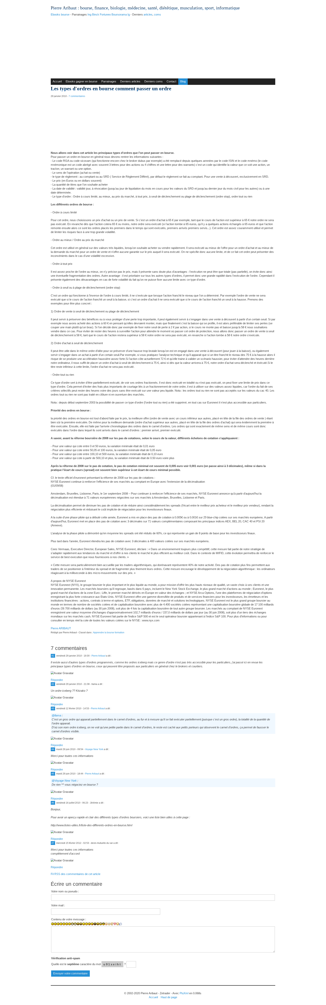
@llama (56, 715)
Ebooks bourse (60, 14)
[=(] (69, 923)
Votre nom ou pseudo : (65, 891)
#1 (53, 655)
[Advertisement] (163, 46)
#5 (53, 773)
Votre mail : (58, 905)
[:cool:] (103, 923)
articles (148, 14)
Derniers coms (153, 81)
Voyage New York (94, 749)
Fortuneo (105, 14)
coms (157, 14)
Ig (129, 14)
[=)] (58, 923)
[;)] (83, 923)
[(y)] (120, 924)
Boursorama (119, 14)
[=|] (63, 923)
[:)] (52, 923)
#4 (53, 749)
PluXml (184, 993)
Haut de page (169, 997)
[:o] (78, 923)
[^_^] (117, 923)
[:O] (80, 923)
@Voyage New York (64, 780)
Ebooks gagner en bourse (81, 81)
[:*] (106, 923)
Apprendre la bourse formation (108, 632)
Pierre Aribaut (64, 7)
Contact (171, 81)
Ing (89, 14)
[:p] (92, 923)
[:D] (72, 923)
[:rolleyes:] (100, 923)
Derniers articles (130, 81)
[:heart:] (114, 924)
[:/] (86, 923)
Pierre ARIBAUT (61, 628)
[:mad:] (97, 923)
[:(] (66, 923)
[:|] (61, 923)
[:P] (89, 923)
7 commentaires (77, 96)
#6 (53, 802)
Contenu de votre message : (68, 919)
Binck (95, 14)
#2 (53, 684)
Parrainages (108, 81)
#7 (53, 843)
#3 (53, 708)
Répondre (57, 679)
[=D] (75, 923)
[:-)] (55, 923)
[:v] (112, 923)
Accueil (57, 81)
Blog (183, 81)
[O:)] (109, 924)
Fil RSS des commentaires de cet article (75, 874)
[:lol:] (95, 923)
